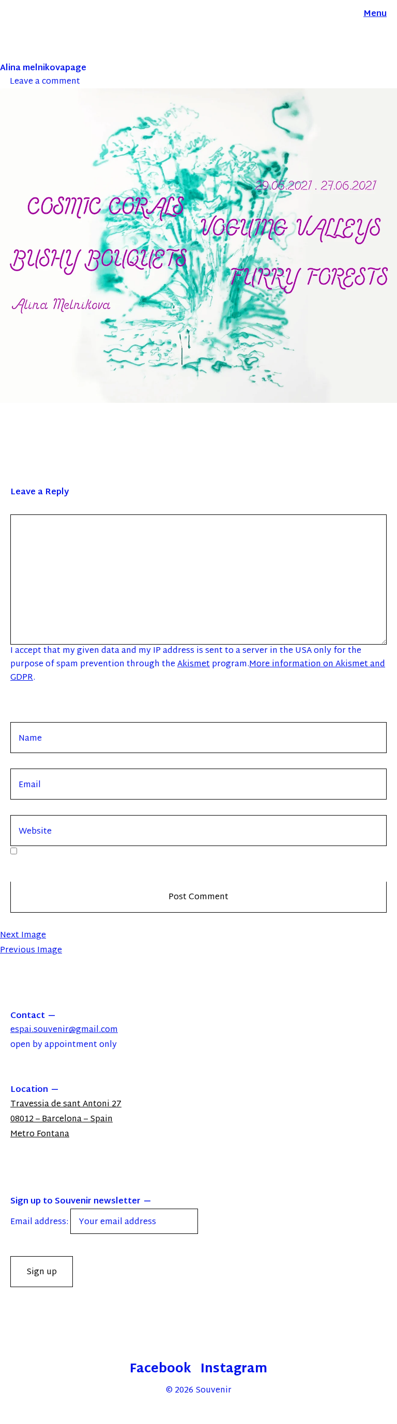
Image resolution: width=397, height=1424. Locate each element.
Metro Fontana (39, 1134)
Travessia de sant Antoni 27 (65, 1104)
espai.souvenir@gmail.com (64, 1030)
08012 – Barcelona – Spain (61, 1119)
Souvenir (213, 1390)
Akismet (193, 664)
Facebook (160, 1369)
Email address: (40, 1222)
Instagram (234, 1369)
